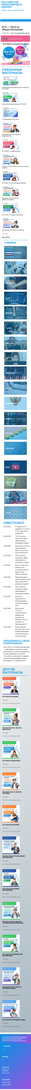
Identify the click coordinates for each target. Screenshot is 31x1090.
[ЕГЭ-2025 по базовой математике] (11, 885)
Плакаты (8, 497)
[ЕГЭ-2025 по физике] (11, 693)
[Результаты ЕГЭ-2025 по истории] (11, 789)
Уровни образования (13, 253)
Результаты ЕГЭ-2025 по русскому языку (12, 987)
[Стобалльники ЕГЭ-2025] (10, 116)
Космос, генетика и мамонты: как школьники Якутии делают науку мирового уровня (22, 569)
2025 (3, 703)
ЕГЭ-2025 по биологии (11, 761)
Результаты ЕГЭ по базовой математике (13, 856)
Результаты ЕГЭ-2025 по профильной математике (12, 922)
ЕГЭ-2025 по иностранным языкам (14, 183)
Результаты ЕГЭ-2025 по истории (12, 792)
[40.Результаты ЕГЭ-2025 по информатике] (10, 131)
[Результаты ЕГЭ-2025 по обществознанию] (10, 195)
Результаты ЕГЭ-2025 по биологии (12, 728)
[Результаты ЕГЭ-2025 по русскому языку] (11, 984)
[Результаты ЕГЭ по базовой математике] (11, 853)
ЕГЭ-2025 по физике (10, 696)
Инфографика (21, 33)
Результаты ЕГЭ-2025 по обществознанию (10, 198)
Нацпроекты (10, 283)
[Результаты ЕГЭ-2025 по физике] (10, 227)
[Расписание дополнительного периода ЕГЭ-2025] (10, 84)
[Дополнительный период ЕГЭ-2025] (10, 101)
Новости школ (13, 522)
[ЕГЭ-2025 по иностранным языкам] (10, 180)
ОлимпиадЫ (10, 373)
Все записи (6, 237)
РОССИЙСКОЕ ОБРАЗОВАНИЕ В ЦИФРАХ (11, 4)
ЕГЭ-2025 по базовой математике (10, 889)
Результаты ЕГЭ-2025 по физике (13, 230)
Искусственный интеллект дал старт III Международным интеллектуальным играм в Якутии (22, 631)
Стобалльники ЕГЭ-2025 (10, 119)
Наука (7, 298)
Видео (7, 467)
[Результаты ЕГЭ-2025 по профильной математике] (11, 918)
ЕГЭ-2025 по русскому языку (13, 1020)
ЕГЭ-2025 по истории (10, 825)
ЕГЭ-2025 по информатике (11, 151)
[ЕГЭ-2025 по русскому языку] (11, 1016)
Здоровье (9, 313)
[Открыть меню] (1, 13)
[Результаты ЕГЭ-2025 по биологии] (11, 725)
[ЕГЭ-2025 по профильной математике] (11, 951)
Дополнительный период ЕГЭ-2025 (14, 104)
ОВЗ (6, 358)
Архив (7, 418)
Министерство (11, 403)
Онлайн (8, 388)
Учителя (8, 328)
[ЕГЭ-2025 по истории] (11, 821)
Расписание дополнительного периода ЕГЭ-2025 (15, 88)
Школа (28, 33)
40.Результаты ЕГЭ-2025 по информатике (11, 135)
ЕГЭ (15, 33)
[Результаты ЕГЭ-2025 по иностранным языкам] (10, 163)
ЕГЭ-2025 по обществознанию (12, 215)
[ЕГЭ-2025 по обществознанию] (10, 212)
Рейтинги (8, 433)
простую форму (15, 658)
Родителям (9, 343)
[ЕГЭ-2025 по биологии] (11, 757)
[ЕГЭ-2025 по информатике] (10, 148)
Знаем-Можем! (6, 1084)
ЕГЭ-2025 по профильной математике (12, 955)
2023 (11, 33)
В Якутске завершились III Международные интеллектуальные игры (21, 600)
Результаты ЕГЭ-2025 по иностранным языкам (15, 167)
